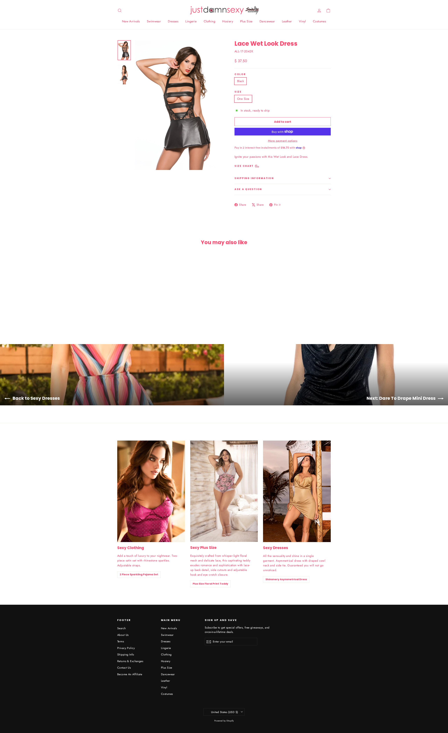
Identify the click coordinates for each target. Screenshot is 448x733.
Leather (287, 21)
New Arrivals (131, 21)
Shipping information (254, 178)
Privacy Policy (126, 648)
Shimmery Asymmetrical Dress (286, 579)
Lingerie (191, 21)
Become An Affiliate (129, 674)
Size (238, 91)
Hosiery (227, 21)
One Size (243, 99)
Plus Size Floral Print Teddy (210, 583)
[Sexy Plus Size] (224, 491)
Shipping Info (125, 654)
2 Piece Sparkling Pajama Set (139, 574)
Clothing (209, 21)
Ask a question (248, 189)
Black (240, 81)
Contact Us (124, 668)
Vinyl (302, 21)
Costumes (319, 21)
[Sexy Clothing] (151, 491)
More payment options (283, 141)
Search (121, 628)
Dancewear (267, 21)
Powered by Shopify (224, 720)
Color (240, 74)
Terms (120, 641)
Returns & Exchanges (130, 661)
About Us (122, 635)
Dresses (173, 21)
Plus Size (246, 21)
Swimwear (154, 21)
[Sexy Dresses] (297, 491)
